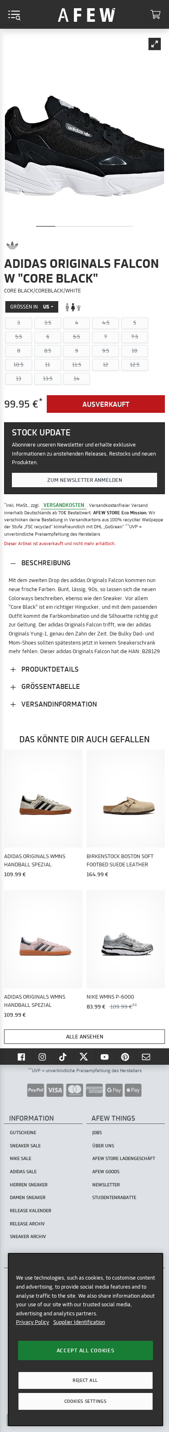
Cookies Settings (85, 1401)
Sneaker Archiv (28, 1236)
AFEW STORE (86, 14)
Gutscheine (23, 1132)
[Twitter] (84, 1057)
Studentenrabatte (114, 1197)
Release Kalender (30, 1210)
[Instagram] (43, 1057)
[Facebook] (22, 1057)
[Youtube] (105, 1057)
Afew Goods (105, 1171)
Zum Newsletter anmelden (84, 480)
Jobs (97, 1132)
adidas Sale (23, 1171)
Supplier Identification (79, 1322)
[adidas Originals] (12, 245)
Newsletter (106, 1185)
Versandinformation (58, 704)
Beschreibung (45, 562)
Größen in (29, 307)
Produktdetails (49, 669)
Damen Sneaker (28, 1197)
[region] (85, 1339)
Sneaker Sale (25, 1146)
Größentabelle (50, 686)
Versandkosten (63, 505)
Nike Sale (20, 1158)
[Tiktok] (64, 1057)
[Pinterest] (126, 1057)
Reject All (85, 1380)
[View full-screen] (154, 44)
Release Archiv (27, 1224)
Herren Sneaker (29, 1185)
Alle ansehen (84, 1036)
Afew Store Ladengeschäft (123, 1158)
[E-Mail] (147, 1057)
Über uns (103, 1146)
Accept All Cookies (85, 1350)
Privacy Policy (32, 1322)
